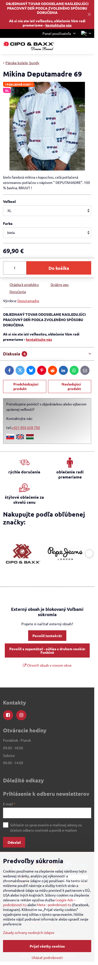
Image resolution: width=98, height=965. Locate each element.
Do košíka (58, 268)
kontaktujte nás (58, 25)
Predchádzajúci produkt (25, 386)
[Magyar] (30, 438)
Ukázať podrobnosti (47, 957)
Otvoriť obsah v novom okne (49, 665)
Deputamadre (28, 300)
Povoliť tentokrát (47, 635)
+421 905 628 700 (26, 427)
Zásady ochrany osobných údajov (28, 932)
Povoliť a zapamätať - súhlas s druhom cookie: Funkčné (47, 650)
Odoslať (14, 842)
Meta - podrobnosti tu (54, 904)
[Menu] (88, 46)
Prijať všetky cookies (47, 946)
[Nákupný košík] (76, 46)
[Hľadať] (64, 46)
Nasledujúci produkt (71, 386)
